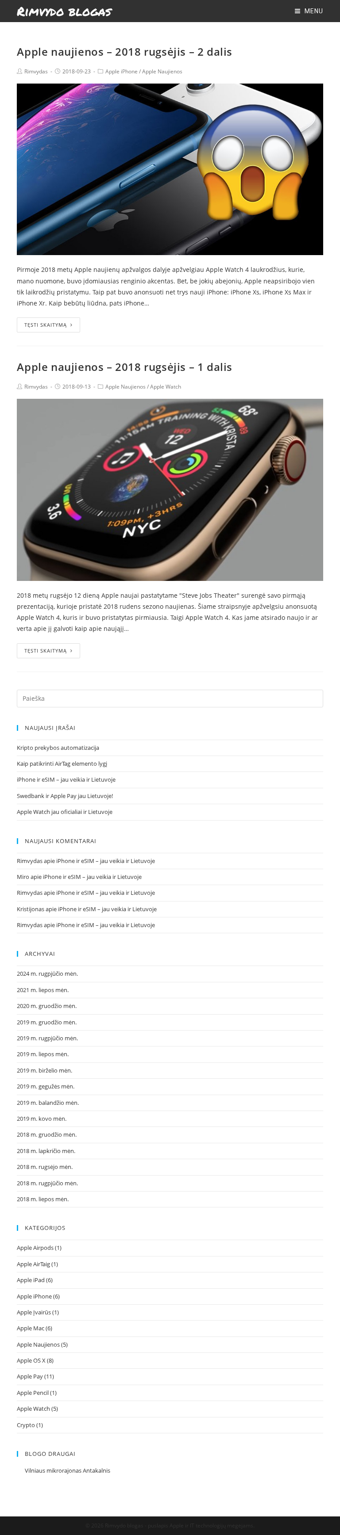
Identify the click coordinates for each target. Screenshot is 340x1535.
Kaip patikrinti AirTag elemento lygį (62, 764)
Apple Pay (30, 1376)
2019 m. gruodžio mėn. (47, 1022)
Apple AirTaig (33, 1264)
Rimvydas (36, 71)
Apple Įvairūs (34, 1312)
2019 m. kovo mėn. (41, 1119)
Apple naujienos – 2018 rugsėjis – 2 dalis (124, 51)
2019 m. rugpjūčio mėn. (47, 1038)
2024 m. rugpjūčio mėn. (47, 974)
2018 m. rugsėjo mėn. (45, 1167)
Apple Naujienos (162, 71)
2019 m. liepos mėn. (43, 1054)
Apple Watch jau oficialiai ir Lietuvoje (64, 812)
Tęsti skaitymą (45, 324)
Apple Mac (30, 1328)
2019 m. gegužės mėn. (45, 1086)
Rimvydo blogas (64, 11)
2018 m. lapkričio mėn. (46, 1151)
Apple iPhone (121, 71)
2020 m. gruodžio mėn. (47, 1006)
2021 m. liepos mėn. (43, 990)
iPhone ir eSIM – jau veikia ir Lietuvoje (66, 779)
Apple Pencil (33, 1393)
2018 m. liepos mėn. (43, 1199)
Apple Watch (165, 386)
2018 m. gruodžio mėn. (47, 1134)
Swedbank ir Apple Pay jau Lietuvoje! (65, 796)
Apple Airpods (35, 1248)
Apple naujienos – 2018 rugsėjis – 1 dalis (124, 366)
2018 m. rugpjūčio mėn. (47, 1183)
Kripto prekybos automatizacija (58, 748)
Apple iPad (31, 1280)
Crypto (26, 1425)
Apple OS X (31, 1360)
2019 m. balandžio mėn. (48, 1103)
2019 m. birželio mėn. (44, 1070)
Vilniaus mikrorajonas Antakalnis (67, 1470)
